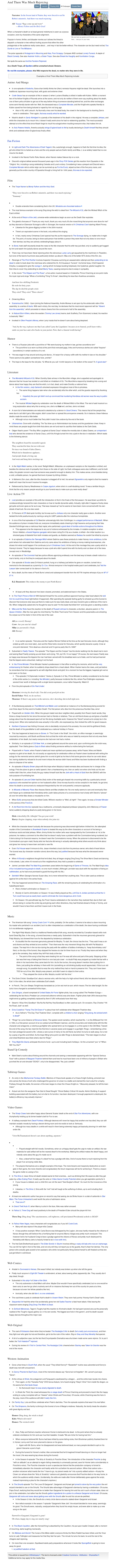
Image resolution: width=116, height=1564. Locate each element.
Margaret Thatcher (34, 1058)
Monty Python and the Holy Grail (31, 26)
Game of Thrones (81, 865)
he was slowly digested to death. (49, 1388)
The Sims (18, 1176)
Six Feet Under (38, 686)
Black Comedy (13, 56)
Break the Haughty (67, 56)
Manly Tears (48, 269)
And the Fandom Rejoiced (35, 61)
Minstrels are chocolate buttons (68, 206)
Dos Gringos (17, 992)
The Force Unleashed (23, 1199)
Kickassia (25, 1331)
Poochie (97, 1459)
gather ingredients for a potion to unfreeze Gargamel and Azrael (73, 1493)
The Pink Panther (29, 260)
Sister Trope (47, 56)
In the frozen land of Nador (32, 15)
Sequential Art (17, 1301)
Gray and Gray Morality (86, 1334)
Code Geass (17, 95)
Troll (19, 1341)
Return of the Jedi (29, 217)
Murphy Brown (29, 766)
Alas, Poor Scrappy (55, 53)
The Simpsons (20, 1406)
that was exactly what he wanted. (53, 113)
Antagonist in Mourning (34, 53)
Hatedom (25, 1341)
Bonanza (38, 1020)
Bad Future (33, 1372)
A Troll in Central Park (37, 1345)
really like (49, 1398)
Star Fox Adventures (82, 1113)
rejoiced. (34, 1341)
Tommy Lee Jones (52, 313)
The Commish (29, 555)
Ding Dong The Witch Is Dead (41, 1304)
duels (30, 306)
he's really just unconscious (86, 1331)
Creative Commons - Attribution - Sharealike (80, 1555)
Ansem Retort (57, 1297)
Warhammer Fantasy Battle (35, 1078)
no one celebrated (47, 1293)
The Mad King (35, 865)
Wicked (29, 403)
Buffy (19, 799)
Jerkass (101, 117)
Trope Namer (21, 186)
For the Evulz (62, 167)
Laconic (44, 6)
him (54, 1398)
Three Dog (26, 1210)
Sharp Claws (21, 1113)
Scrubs (27, 562)
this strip (26, 1280)
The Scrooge (78, 235)
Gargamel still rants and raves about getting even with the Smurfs (35, 1496)
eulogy (37, 266)
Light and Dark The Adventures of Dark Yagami (33, 147)
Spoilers (29, 65)
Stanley (78, 1345)
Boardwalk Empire (40, 829)
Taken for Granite (92, 1345)
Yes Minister (44, 679)
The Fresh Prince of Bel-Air (25, 596)
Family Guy (19, 1402)
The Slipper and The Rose (33, 273)
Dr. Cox (45, 565)
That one (19, 1202)
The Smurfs (18, 1484)
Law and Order (29, 779)
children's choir (71, 1012)
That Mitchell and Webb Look (46, 706)
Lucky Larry (66, 253)
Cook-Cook (72, 1223)
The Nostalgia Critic (59, 1331)
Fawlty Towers (28, 651)
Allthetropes (34, 1555)
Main (37, 6)
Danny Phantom (20, 1372)
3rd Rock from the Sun (22, 807)
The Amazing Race (49, 882)
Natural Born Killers (22, 313)
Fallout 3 (17, 1210)
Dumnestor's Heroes (28, 1269)
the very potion (95, 1484)
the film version (23, 387)
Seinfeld (15, 875)
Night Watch (22, 466)
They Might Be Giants (20, 1042)
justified (65, 851)
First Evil (28, 802)
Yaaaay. (19, 23)
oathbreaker (14, 871)
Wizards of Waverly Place (24, 789)
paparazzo (13, 782)
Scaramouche (17, 303)
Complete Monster (66, 104)
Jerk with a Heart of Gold (75, 772)
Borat (16, 245)
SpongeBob (86, 1543)
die (36, 1293)
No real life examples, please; (19, 70)
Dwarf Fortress (37, 1120)
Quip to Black (40, 746)
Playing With (54, 6)
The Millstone (26, 48)
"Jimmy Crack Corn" (39, 922)
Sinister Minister (101, 799)
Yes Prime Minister (21, 664)
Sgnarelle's (79, 479)
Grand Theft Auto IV (22, 1206)
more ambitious (95, 539)
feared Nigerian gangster (37, 532)
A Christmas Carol (81, 224)
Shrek (27, 1379)
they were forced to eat (53, 15)
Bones (43, 733)
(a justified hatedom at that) (24, 1549)
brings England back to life (55, 127)
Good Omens (71, 410)
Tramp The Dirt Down (34, 1009)
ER (25, 513)
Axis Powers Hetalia (22, 127)
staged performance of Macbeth (89, 520)
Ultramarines (17, 423)
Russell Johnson (60, 609)
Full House (21, 848)
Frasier (26, 750)
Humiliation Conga (86, 56)
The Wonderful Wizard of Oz (23, 378)
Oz (37, 520)
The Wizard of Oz (76, 210)
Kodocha (29, 88)
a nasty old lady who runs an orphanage (91, 1243)
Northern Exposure (19, 726)
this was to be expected (82, 170)
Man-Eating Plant (25, 1179)
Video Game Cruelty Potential (64, 1179)
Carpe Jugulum (49, 486)
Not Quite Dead (31, 1385)
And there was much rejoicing (39, 18)
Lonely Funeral (89, 53)
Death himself (89, 127)
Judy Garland (35, 387)
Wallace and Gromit (22, 1533)
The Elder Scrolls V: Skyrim (51, 1243)
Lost (13, 500)
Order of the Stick (40, 1280)
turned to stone (81, 1484)
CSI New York (38, 743)
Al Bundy (20, 858)
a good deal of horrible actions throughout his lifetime (82, 526)
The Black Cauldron (22, 1526)
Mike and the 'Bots (19, 609)
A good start (101, 362)
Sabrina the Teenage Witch (36, 539)
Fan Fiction (13, 141)
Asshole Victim (34, 56)
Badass (80, 535)
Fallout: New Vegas (21, 1223)
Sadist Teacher (65, 1301)
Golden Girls (29, 713)
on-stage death (56, 1392)
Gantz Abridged (32, 117)
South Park (32, 1364)
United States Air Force (49, 992)
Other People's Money (29, 320)
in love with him (59, 1239)
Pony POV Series (66, 161)
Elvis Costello (17, 1009)
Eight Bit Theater (37, 1273)
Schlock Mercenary (21, 1308)
